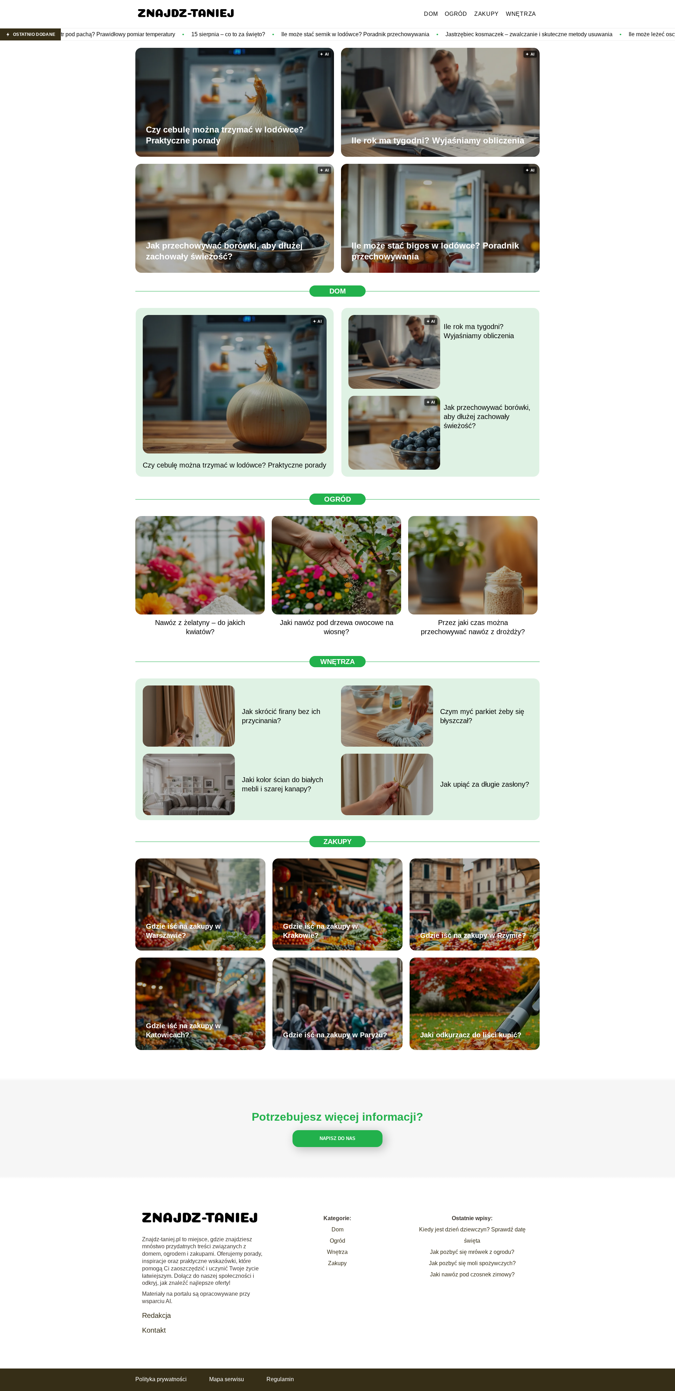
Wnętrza (521, 14)
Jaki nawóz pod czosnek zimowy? (472, 1274)
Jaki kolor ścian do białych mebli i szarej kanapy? (282, 784)
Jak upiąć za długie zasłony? (484, 784)
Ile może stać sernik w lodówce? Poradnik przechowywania (255, 34)
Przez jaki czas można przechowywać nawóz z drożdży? (473, 627)
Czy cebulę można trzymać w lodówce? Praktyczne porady (225, 135)
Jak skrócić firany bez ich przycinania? (281, 716)
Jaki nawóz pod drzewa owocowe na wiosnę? (336, 627)
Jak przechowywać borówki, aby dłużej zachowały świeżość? (224, 251)
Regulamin (280, 1379)
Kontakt (154, 1330)
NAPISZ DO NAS (337, 1138)
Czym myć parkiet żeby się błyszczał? (482, 716)
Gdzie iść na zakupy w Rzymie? (473, 935)
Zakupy (486, 14)
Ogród (456, 14)
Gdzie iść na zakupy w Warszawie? (183, 930)
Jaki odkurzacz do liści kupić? (470, 1035)
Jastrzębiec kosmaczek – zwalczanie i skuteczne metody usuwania (429, 34)
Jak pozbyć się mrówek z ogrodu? (472, 1252)
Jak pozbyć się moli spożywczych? (472, 1263)
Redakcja (156, 1315)
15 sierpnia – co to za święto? (128, 34)
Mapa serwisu (226, 1379)
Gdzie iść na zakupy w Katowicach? (183, 1030)
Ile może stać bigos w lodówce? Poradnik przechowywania (435, 251)
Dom (431, 14)
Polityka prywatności (161, 1379)
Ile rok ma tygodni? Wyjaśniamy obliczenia (438, 140)
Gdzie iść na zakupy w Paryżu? (335, 1035)
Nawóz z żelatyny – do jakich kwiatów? (200, 627)
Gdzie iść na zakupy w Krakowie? (320, 930)
